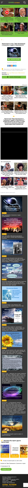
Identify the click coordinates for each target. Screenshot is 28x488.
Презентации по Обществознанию (18, 72)
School (14, 3)
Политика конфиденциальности (9, 477)
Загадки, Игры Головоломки (8, 482)
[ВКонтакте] (8, 66)
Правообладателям (6, 478)
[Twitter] (15, 66)
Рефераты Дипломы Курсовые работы (10, 479)
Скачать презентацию (15, 77)
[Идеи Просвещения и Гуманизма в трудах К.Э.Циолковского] (12, 211)
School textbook (9, 485)
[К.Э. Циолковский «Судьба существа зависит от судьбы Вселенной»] (12, 430)
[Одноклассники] (12, 66)
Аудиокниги (13, 480)
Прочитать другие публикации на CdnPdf (14, 159)
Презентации (9, 72)
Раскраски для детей (7, 481)
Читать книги (5, 480)
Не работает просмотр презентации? (8, 192)
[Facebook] (10, 66)
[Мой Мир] (14, 66)
